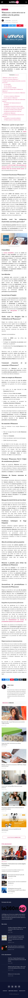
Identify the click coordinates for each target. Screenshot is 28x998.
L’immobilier (7, 84)
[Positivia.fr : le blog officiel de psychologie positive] (14, 777)
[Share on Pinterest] (19, 25)
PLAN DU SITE (22, 990)
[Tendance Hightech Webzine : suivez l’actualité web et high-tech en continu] (4, 929)
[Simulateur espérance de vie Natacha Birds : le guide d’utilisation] (14, 799)
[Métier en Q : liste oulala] (4, 975)
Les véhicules (8, 86)
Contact (5, 990)
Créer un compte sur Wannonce (12, 96)
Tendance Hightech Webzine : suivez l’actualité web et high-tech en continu (17, 929)
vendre (24, 131)
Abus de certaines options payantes (13, 109)
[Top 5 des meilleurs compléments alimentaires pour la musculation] (4, 947)
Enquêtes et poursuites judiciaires (12, 118)
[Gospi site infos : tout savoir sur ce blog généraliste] (14, 734)
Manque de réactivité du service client (13, 106)
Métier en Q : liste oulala (14, 974)
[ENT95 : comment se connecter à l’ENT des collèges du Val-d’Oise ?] (14, 756)
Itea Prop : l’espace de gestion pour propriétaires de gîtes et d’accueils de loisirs (17, 959)
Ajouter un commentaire (14, 837)
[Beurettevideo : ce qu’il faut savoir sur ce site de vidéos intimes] (14, 713)
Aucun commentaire (7, 22)
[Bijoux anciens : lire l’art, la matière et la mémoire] (4, 883)
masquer (16, 74)
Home (3, 6)
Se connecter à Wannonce (10, 97)
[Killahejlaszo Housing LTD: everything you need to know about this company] (4, 890)
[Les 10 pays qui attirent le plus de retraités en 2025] (4, 876)
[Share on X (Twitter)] (12, 25)
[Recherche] (26, 2)
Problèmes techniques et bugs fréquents (14, 107)
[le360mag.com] (14, 2)
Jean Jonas (8, 20)
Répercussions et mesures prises (12, 119)
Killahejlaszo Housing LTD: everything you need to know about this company (17, 890)
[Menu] (2, 2)
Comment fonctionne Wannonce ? (10, 79)
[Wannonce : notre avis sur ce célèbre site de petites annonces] (14, 36)
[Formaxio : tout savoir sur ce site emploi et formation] (14, 853)
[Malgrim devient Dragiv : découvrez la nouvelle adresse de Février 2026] (4, 968)
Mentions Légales (13, 990)
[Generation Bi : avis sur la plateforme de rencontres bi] (14, 820)
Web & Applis (5, 9)
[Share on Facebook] (5, 25)
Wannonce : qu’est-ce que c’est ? (10, 77)
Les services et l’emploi (10, 87)
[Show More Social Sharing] (25, 25)
